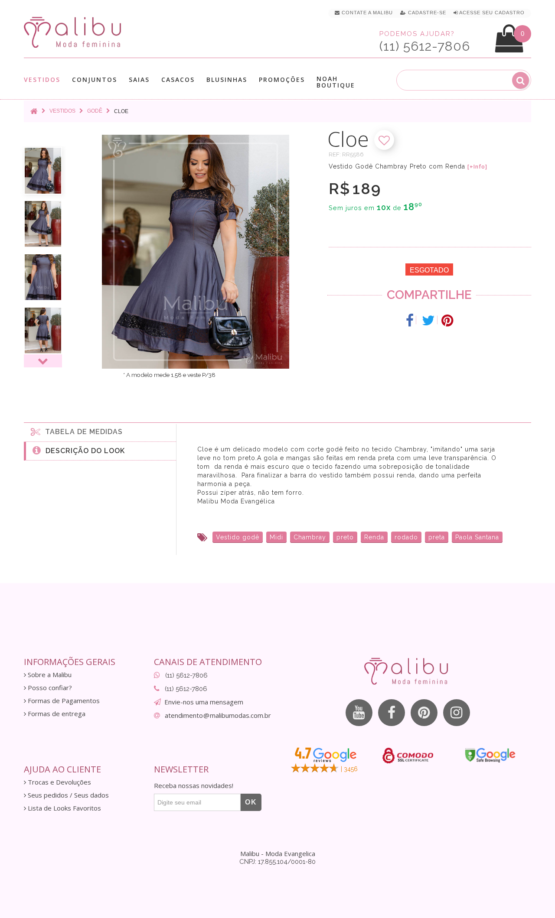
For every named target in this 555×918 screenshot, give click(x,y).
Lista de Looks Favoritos (63, 808)
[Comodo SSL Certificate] (407, 755)
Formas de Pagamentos (63, 701)
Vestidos (42, 80)
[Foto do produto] (43, 171)
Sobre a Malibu (49, 675)
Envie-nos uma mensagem (203, 702)
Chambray (310, 537)
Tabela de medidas (82, 432)
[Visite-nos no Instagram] (456, 712)
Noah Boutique (336, 81)
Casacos (178, 80)
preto (345, 537)
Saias (139, 80)
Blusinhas (226, 80)
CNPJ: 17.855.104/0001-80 (277, 862)
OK (251, 802)
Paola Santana (477, 537)
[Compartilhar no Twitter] (428, 320)
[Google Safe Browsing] (490, 755)
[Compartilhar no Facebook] (410, 320)
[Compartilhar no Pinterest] (447, 320)
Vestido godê (237, 537)
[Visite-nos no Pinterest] (424, 712)
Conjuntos (94, 80)
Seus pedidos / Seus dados (67, 795)
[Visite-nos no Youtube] (359, 712)
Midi (276, 537)
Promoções (282, 79)
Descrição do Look (83, 451)
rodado (406, 537)
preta (436, 537)
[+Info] (477, 167)
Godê (94, 111)
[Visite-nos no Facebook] (391, 712)
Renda (374, 537)
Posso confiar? (49, 688)
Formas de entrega (55, 714)
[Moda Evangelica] (74, 32)
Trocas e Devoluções (58, 782)
